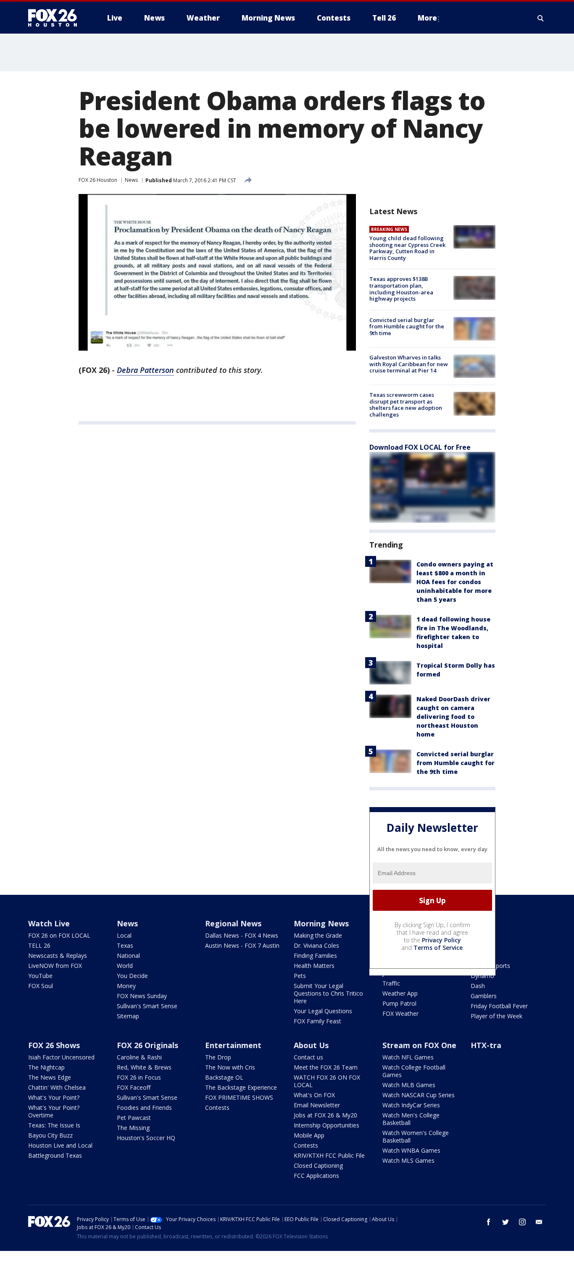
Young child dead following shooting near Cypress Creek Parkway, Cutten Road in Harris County (407, 248)
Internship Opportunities (326, 1125)
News (131, 180)
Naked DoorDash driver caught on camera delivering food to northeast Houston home (453, 716)
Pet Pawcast (134, 1118)
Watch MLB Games (408, 1085)
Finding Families (315, 956)
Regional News (233, 923)
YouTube (40, 976)
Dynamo (482, 976)
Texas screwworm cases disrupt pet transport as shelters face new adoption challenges (405, 404)
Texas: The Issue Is (54, 1125)
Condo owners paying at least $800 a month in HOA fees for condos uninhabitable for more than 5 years (454, 581)
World (125, 966)
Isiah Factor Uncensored (61, 1057)
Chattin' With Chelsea (57, 1087)
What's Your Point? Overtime (53, 1111)
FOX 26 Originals (147, 1045)
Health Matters (314, 966)
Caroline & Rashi (139, 1057)
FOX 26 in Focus (139, 1077)
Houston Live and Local (60, 1145)
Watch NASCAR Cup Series (418, 1095)
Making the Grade (318, 935)
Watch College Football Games (413, 1071)
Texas (125, 945)
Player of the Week (496, 1016)
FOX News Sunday (142, 996)
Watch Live (49, 923)
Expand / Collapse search (541, 18)
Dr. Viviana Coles (316, 945)
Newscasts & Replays (57, 956)
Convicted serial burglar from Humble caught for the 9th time (406, 326)
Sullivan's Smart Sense (147, 1006)
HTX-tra (486, 1045)
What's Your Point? (53, 1097)
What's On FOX (314, 1095)
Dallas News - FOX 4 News (241, 935)
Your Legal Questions (323, 1011)
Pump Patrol (399, 1003)
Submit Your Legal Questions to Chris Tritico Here (328, 993)
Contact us (308, 1057)
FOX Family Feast (317, 1021)
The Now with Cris (230, 1067)
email (539, 1222)
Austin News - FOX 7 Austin (242, 945)
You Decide (132, 976)
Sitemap (128, 1016)
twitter (505, 1222)
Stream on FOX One (419, 1045)
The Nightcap (46, 1067)
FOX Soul (40, 986)
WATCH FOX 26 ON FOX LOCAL (327, 1081)
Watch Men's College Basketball (411, 1119)
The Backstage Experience (241, 1087)
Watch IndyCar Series (411, 1105)
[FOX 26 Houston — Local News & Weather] (56, 18)
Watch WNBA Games (411, 1150)
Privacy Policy (441, 940)
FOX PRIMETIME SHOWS (239, 1097)
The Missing (133, 1128)
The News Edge (49, 1077)
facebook (488, 1222)
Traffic (391, 983)
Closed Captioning (318, 1165)
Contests (217, 1108)
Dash (478, 986)
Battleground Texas (55, 1155)
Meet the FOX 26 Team (326, 1067)
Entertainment (233, 1045)
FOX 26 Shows (54, 1045)
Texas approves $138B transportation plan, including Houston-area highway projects (401, 288)
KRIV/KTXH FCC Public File (329, 1155)
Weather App (400, 993)
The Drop (218, 1057)
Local (124, 935)
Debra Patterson (145, 370)
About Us (311, 1045)
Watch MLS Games (408, 1160)
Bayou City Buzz (50, 1135)
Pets (300, 976)
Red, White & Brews (144, 1067)
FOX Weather (400, 1013)
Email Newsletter (317, 1105)
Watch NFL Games (408, 1057)
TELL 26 (39, 945)
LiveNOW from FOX (55, 966)
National (128, 956)
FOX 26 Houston (98, 180)
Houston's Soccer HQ (146, 1138)
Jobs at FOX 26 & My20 (325, 1115)
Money (126, 986)
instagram (522, 1222)
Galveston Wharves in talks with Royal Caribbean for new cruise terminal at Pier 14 (408, 364)
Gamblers (484, 996)
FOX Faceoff (133, 1087)
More (427, 18)
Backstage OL (224, 1077)
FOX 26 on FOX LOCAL (59, 935)
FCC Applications (316, 1176)
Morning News (321, 923)
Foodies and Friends (144, 1108)
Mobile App (309, 1135)
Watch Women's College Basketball (415, 1136)
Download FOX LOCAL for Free (420, 447)
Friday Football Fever (499, 1006)
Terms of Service (438, 948)
